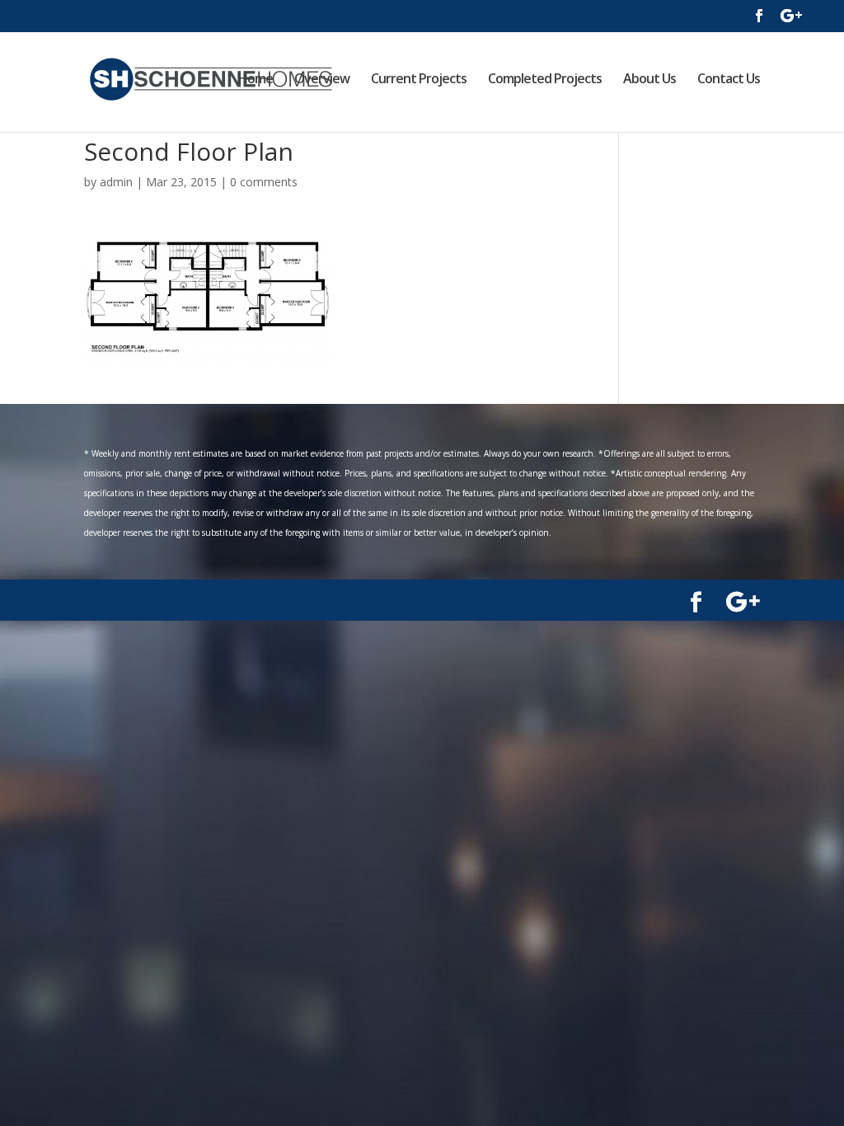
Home (255, 80)
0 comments (264, 182)
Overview (321, 80)
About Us (649, 80)
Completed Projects (545, 80)
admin (116, 182)
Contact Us (728, 80)
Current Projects (419, 80)
